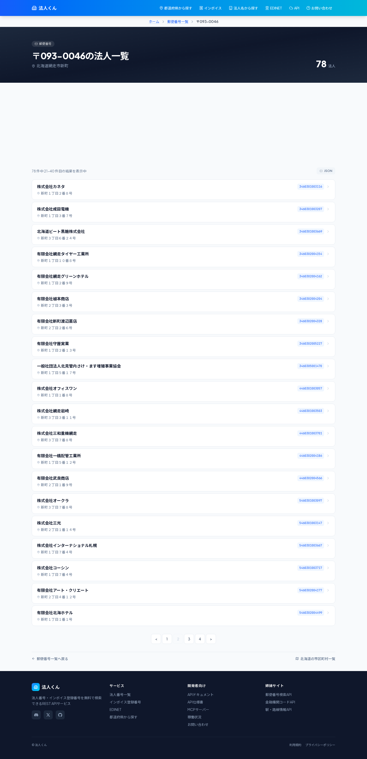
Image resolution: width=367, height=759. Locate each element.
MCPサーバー (198, 709)
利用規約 (295, 745)
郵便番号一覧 (177, 21)
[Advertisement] (183, 130)
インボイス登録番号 (125, 702)
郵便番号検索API (278, 694)
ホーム (154, 21)
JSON (328, 171)
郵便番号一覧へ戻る (52, 658)
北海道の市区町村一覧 (317, 658)
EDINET (276, 8)
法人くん (48, 8)
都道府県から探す (178, 8)
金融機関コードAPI (280, 702)
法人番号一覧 (120, 694)
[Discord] (36, 714)
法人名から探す (246, 8)
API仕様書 (195, 702)
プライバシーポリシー (320, 745)
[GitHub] (60, 714)
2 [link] (178, 639)
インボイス (213, 8)
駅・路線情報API (278, 709)
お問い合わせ (321, 8)
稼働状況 (194, 717)
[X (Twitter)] (48, 714)
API (296, 8)
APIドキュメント (200, 694)
